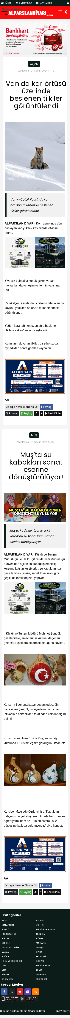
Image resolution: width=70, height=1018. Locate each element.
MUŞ (34, 435)
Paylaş (47, 407)
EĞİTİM (5, 938)
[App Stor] (10, 998)
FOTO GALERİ (9, 934)
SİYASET (6, 974)
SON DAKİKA (25, 2)
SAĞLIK (6, 956)
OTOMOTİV (7, 979)
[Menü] (60, 12)
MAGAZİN (41, 974)
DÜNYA (5, 965)
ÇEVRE (39, 970)
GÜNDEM (40, 934)
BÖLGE (39, 938)
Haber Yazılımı (62, 1011)
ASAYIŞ (40, 961)
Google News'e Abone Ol (22, 407)
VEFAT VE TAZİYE (10, 947)
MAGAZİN (41, 943)
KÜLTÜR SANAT (44, 965)
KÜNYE (7, 2)
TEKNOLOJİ (41, 979)
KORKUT (6, 943)
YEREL (5, 970)
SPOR (39, 952)
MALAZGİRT (8, 925)
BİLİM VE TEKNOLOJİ (12, 961)
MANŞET (40, 947)
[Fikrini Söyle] (27, 991)
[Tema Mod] (66, 12)
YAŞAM (34, 64)
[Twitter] (12, 991)
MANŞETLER (45, 2)
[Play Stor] (29, 998)
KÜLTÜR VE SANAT (45, 929)
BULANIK (40, 920)
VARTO (39, 925)
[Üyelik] (68, 2)
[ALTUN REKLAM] (35, 377)
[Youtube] (20, 991)
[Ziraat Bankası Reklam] (35, 38)
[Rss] (35, 991)
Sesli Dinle (54, 413)
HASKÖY (6, 929)
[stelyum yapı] (35, 253)
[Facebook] (4, 991)
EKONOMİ (41, 956)
